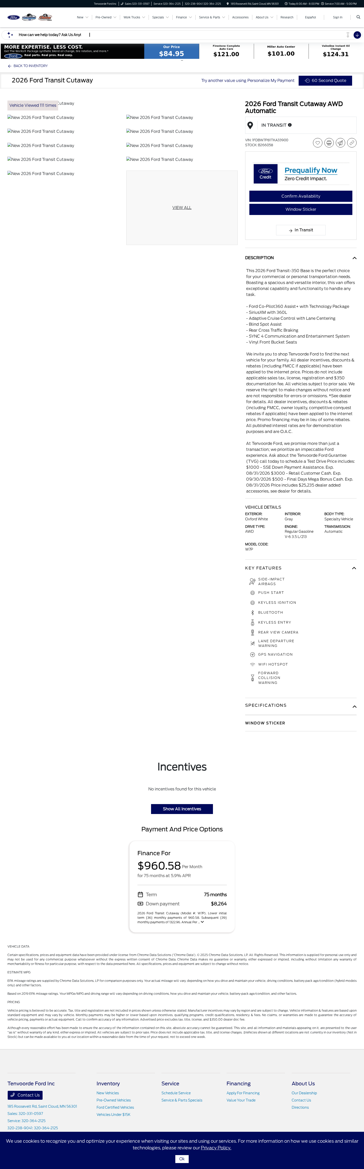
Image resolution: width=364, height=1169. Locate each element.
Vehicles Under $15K (113, 1115)
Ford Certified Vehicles (115, 1107)
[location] (228, 3)
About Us (303, 1084)
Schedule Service (176, 1093)
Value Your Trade (241, 1100)
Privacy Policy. (216, 1147)
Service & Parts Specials (181, 1100)
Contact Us (28, 1095)
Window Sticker (301, 209)
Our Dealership (304, 1093)
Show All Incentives (182, 809)
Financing (239, 1084)
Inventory (108, 1084)
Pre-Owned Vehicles (114, 1100)
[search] (358, 17)
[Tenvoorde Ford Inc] (29, 17)
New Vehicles (108, 1093)
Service (170, 1084)
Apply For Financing (243, 1093)
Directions (300, 1107)
